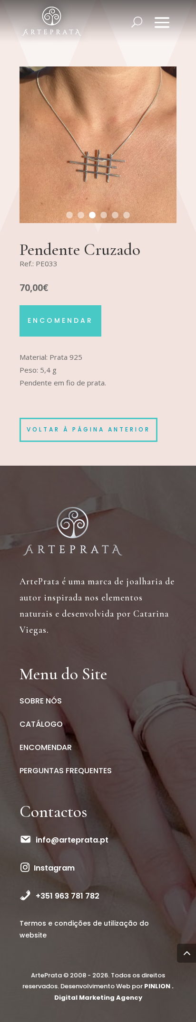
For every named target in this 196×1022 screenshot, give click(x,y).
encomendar (60, 320)
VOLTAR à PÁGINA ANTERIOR (88, 429)
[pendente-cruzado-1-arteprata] (98, 222)
